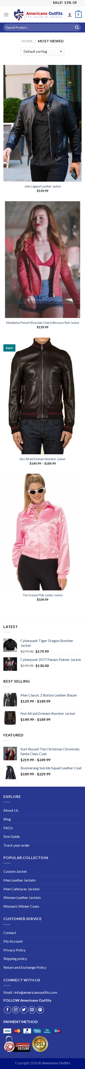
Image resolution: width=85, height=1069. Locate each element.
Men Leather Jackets (19, 880)
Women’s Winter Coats (21, 906)
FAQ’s (8, 828)
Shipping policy (15, 958)
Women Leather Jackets (22, 897)
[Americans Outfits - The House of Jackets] (38, 15)
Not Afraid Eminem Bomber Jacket (42, 459)
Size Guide (11, 836)
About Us (10, 810)
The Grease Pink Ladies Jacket (42, 595)
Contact (9, 932)
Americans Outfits (35, 1000)
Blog (7, 819)
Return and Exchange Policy (24, 967)
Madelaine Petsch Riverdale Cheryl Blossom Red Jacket (42, 322)
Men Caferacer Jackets (21, 889)
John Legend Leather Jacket (42, 186)
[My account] (70, 15)
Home (27, 41)
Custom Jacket (15, 871)
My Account (13, 941)
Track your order (16, 845)
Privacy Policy (14, 950)
